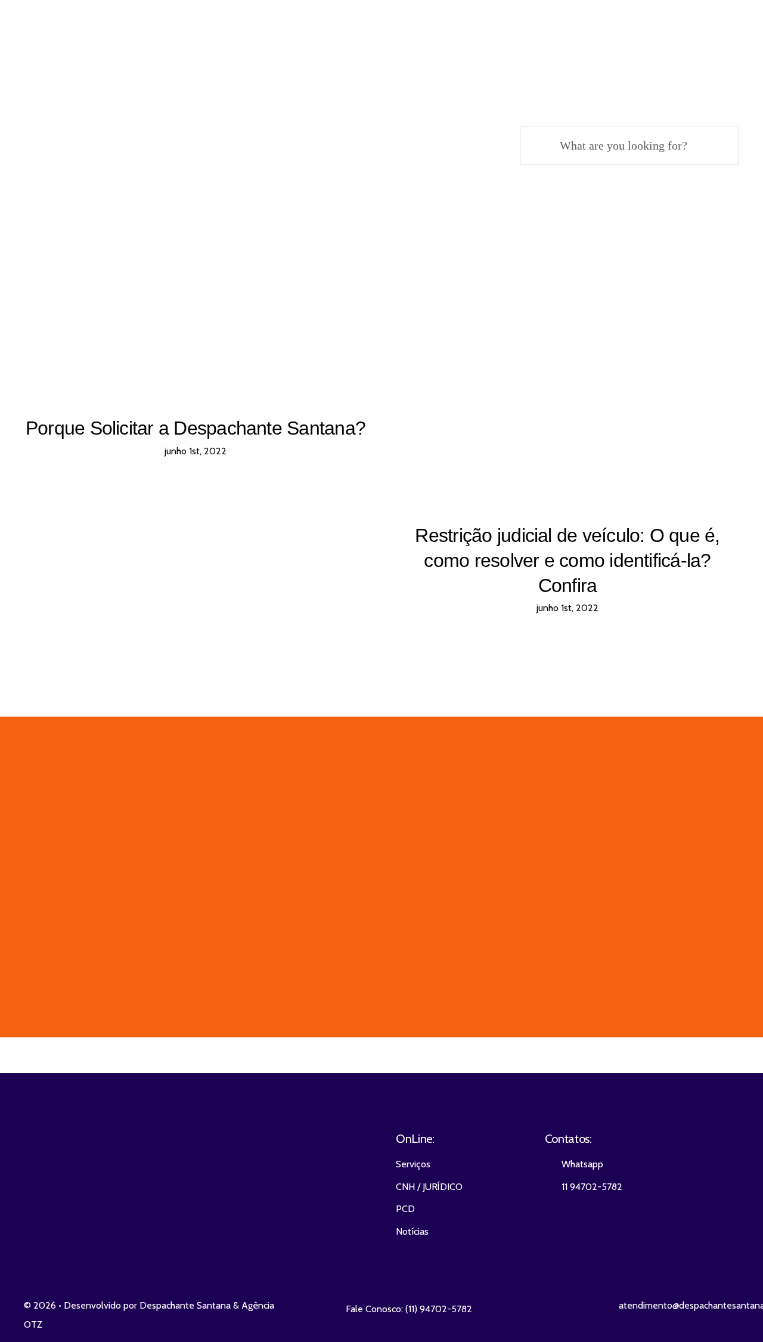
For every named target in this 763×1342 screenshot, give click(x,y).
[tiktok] (210, 1179)
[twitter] (124, 1179)
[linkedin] (189, 1179)
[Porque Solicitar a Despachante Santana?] (195, 340)
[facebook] (103, 1179)
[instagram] (146, 1179)
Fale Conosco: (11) (383, 1309)
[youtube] (167, 1179)
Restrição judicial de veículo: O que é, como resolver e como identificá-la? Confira (567, 560)
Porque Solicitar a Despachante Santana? (195, 428)
